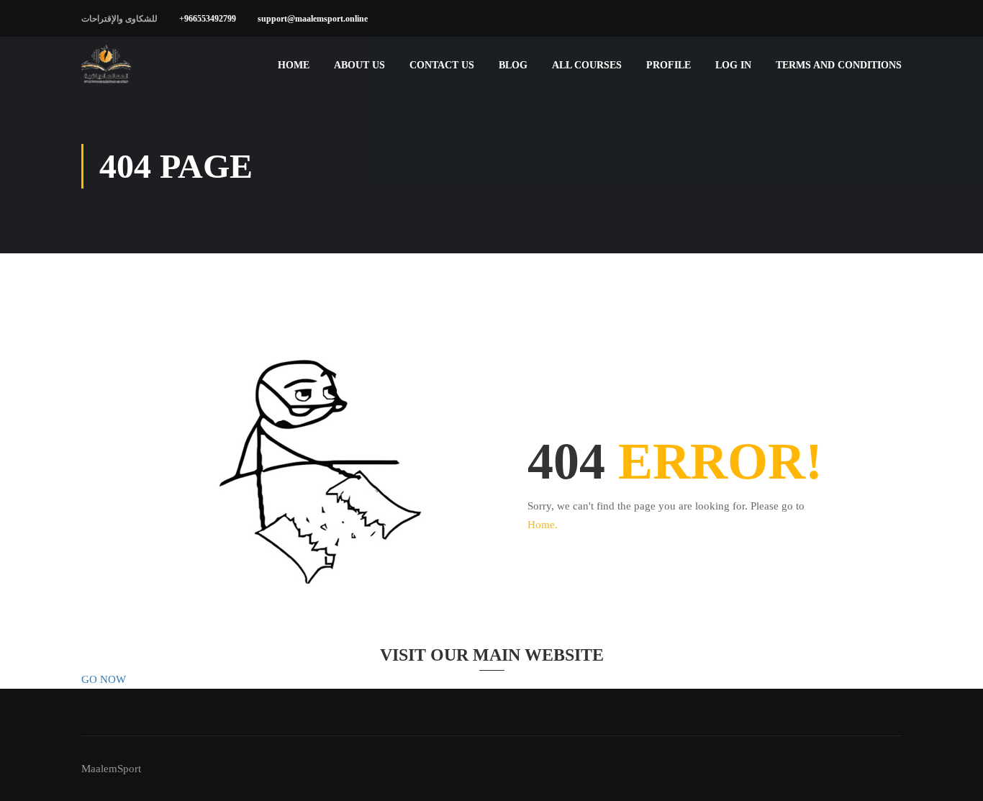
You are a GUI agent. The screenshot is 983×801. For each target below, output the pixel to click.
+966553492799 (207, 19)
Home (293, 65)
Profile (668, 65)
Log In (733, 65)
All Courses (587, 65)
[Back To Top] (954, 775)
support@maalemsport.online (313, 19)
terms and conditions (839, 65)
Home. (542, 524)
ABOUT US (359, 65)
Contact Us (441, 65)
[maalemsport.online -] (106, 65)
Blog (513, 65)
